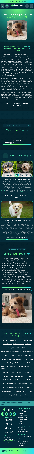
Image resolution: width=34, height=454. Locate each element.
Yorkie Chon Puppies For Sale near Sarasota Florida (17, 348)
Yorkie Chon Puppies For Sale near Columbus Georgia (17, 395)
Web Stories (21, 423)
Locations (13, 402)
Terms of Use (26, 450)
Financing (20, 410)
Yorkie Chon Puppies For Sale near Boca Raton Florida (17, 372)
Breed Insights (21, 429)
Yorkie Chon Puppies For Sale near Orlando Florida (17, 380)
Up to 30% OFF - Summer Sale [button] (17, 1)
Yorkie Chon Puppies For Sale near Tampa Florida (17, 355)
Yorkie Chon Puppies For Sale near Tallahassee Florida (17, 387)
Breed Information (22, 427)
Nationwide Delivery (23, 412)
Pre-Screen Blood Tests (24, 440)
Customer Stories (22, 419)
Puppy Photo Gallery (23, 417)
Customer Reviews (22, 415)
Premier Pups (5, 402)
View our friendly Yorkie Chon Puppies (17, 104)
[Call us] (27, 6)
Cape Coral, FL (21, 402)
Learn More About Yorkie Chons (16, 289)
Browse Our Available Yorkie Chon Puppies (14, 142)
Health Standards (22, 443)
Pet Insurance (21, 438)
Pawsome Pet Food (23, 442)
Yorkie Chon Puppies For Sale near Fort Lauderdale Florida (15, 367)
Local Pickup (21, 413)
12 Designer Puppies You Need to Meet (17, 221)
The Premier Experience (24, 408)
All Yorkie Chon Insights (16, 238)
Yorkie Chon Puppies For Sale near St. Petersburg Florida (17, 351)
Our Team (20, 421)
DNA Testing (21, 445)
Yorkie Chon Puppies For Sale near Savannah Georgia (17, 391)
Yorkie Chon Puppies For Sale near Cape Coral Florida (17, 340)
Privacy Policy (26, 451)
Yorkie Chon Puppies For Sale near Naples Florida (17, 344)
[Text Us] (31, 6)
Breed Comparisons (23, 431)
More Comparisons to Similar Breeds (16, 196)
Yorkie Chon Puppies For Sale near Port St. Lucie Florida (17, 359)
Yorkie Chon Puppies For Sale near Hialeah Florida (17, 363)
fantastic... (21, 191)
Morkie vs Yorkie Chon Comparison (17, 180)
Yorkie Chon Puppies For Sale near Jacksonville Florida (17, 383)
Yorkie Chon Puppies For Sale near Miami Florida (17, 376)
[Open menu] (2, 6)
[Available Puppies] (7, 6)
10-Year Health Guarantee (24, 436)
